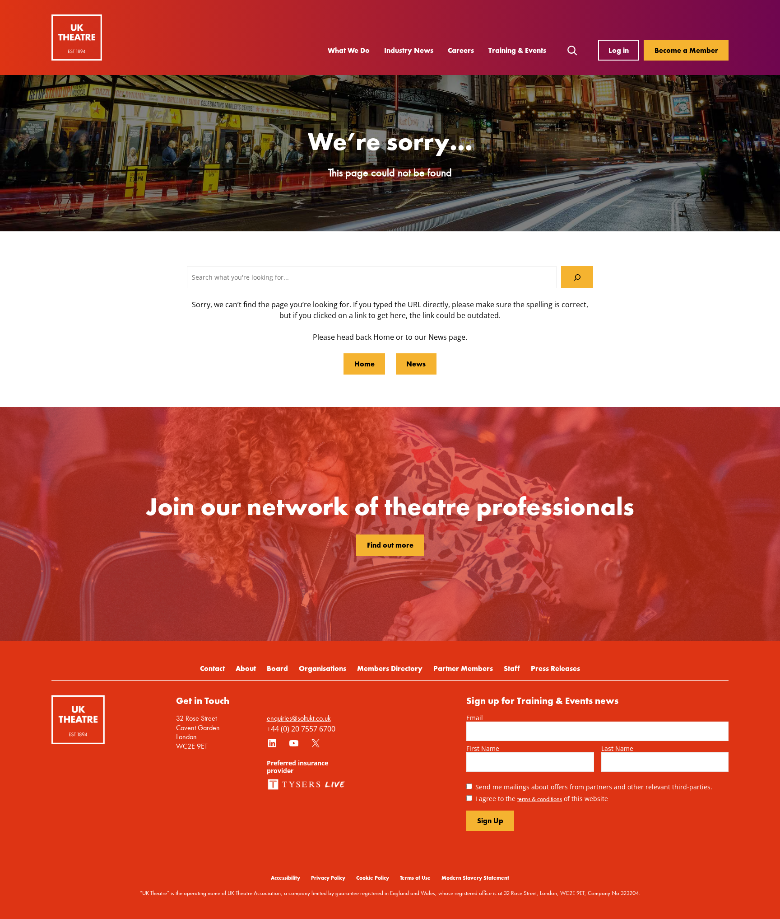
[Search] (577, 277)
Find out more (390, 544)
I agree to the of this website (541, 798)
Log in (618, 50)
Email (474, 718)
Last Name (617, 748)
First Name (482, 748)
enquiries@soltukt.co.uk (299, 718)
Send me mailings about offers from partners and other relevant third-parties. (593, 787)
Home (364, 363)
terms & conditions (539, 799)
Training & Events (517, 50)
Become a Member (686, 50)
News (416, 363)
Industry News (408, 50)
